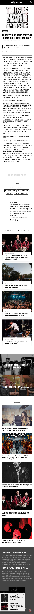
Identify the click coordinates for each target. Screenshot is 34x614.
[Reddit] (22, 175)
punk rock (9, 193)
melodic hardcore (10, 190)
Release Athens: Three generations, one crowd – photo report (16, 342)
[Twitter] (15, 175)
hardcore (11, 188)
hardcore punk (21, 188)
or (14, 568)
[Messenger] (12, 175)
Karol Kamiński (14, 202)
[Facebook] (9, 175)
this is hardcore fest (21, 193)
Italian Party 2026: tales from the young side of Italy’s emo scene (16, 286)
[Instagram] (15, 220)
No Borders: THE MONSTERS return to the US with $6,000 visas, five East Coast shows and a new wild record (16, 606)
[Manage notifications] (30, 610)
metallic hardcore (23, 190)
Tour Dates (5, 31)
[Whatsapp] (18, 175)
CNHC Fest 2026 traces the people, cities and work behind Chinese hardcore (16, 314)
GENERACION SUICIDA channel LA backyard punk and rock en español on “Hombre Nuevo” (16, 541)
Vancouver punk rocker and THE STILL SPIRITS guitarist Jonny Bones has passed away (17, 597)
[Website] (18, 220)
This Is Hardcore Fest (10, 48)
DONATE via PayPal (7, 568)
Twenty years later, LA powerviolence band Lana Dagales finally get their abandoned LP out (15, 429)
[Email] (25, 175)
